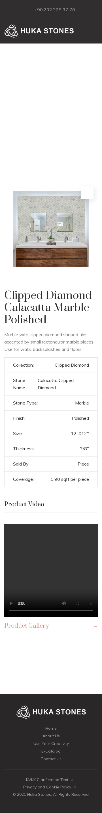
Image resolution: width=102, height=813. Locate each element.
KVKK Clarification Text (47, 779)
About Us (51, 735)
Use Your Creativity (51, 743)
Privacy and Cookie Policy (47, 787)
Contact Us (51, 758)
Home (51, 728)
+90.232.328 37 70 (54, 9)
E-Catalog (51, 751)
